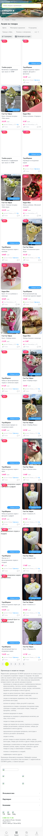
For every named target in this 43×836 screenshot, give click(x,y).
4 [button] (15, 664)
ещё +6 (37, 32)
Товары (14, 20)
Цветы (4, 28)
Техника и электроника (23, 32)
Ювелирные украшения (17, 28)
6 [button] (23, 664)
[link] (12, 778)
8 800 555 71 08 (8, 818)
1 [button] (2, 664)
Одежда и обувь (7, 32)
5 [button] (19, 664)
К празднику (33, 28)
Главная (7, 20)
